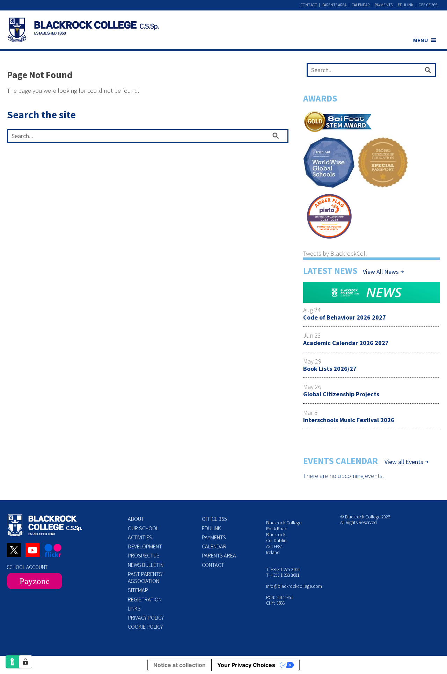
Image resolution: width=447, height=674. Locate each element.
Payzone (35, 581)
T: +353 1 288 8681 (282, 575)
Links (134, 608)
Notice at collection (179, 664)
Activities (140, 537)
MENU (420, 40)
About (136, 518)
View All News (381, 272)
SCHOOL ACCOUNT (27, 567)
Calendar (360, 5)
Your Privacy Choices (246, 664)
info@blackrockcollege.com (294, 586)
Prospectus (144, 555)
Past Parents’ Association (145, 577)
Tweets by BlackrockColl (335, 253)
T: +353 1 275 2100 (282, 569)
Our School (143, 528)
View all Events (403, 462)
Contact (309, 5)
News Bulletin (145, 564)
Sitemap (138, 589)
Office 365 (428, 5)
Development (145, 546)
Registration (145, 599)
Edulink (405, 5)
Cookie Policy (145, 626)
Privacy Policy (146, 617)
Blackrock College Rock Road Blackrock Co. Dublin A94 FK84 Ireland (283, 537)
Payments (384, 5)
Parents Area (334, 5)
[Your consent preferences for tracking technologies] (25, 661)
